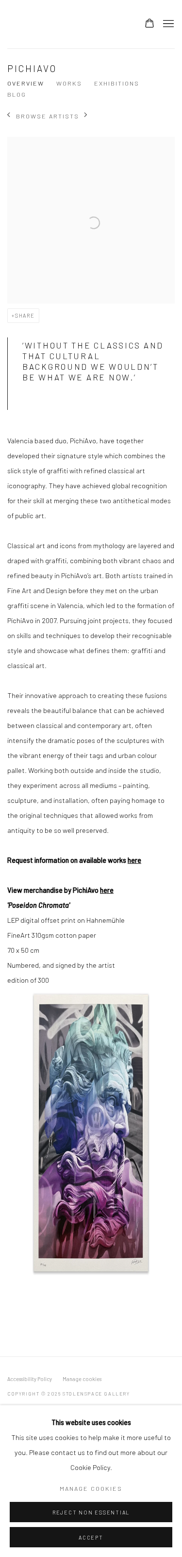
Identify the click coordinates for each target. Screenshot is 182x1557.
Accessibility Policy (29, 1379)
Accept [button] (91, 1537)
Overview (25, 83)
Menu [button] (167, 24)
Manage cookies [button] (82, 1379)
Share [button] (25, 315)
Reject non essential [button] (91, 1512)
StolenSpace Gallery (65, 24)
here (134, 860)
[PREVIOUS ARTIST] (9, 116)
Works (69, 83)
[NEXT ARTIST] (86, 116)
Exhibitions (116, 83)
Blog (16, 94)
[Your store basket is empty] (149, 24)
